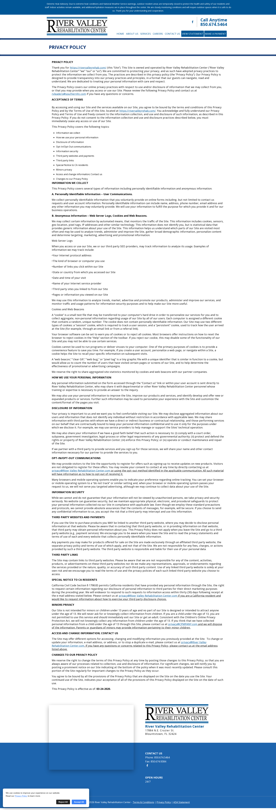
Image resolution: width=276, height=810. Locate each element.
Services (145, 33)
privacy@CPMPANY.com (182, 624)
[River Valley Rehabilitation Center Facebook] (192, 22)
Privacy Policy (21, 796)
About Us (132, 33)
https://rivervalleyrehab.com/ (88, 67)
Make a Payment (215, 33)
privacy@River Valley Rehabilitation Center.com (81, 470)
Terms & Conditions (143, 802)
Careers (158, 33)
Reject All (63, 802)
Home (120, 33)
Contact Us (172, 33)
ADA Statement (181, 802)
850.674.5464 (213, 24)
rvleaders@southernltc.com (69, 94)
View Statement (192, 33)
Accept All (79, 802)
